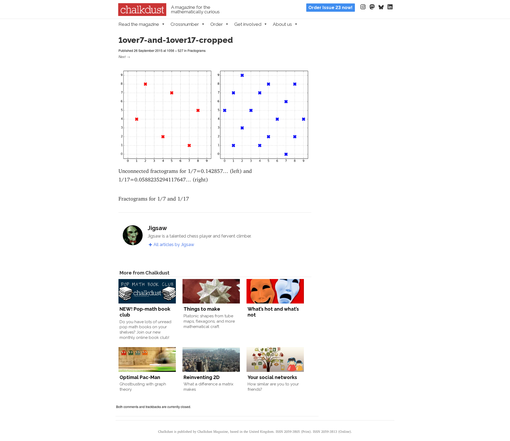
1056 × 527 (175, 50)
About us (282, 24)
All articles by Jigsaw (174, 244)
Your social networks (272, 377)
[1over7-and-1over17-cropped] (214, 161)
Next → (124, 56)
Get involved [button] (247, 24)
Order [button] (216, 24)
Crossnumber (185, 24)
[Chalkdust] (142, 14)
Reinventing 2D (202, 377)
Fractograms (197, 50)
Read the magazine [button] (138, 24)
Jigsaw (157, 227)
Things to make (202, 309)
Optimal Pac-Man (140, 377)
